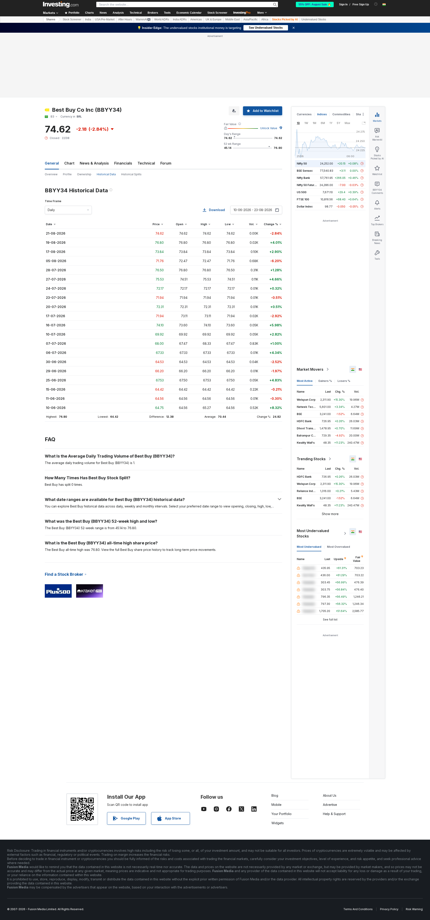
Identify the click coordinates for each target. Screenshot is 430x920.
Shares (50, 19)
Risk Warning (414, 909)
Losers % (344, 381)
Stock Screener (217, 12)
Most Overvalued (338, 546)
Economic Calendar (189, 12)
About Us (329, 795)
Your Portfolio (281, 814)
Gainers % (325, 381)
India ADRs (180, 19)
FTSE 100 (303, 199)
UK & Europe (213, 19)
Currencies (304, 114)
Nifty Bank (303, 178)
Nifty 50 (302, 163)
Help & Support (334, 814)
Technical (146, 163)
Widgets (277, 823)
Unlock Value (268, 128)
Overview (51, 174)
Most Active (305, 381)
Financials (123, 163)
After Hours (125, 19)
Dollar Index (305, 206)
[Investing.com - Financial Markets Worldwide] (60, 4)
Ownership (84, 174)
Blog (274, 795)
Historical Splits (131, 174)
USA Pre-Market (104, 19)
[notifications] (375, 4)
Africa (264, 19)
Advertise (330, 805)
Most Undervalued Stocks (313, 533)
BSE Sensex (305, 170)
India (88, 19)
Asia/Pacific (250, 19)
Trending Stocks (311, 459)
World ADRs (161, 19)
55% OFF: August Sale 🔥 (315, 4)
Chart (69, 163)
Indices (322, 114)
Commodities (341, 114)
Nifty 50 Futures (307, 185)
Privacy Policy (389, 909)
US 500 (301, 192)
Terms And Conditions (358, 909)
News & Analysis (94, 163)
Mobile (276, 805)
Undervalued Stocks (313, 19)
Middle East (232, 19)
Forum (165, 163)
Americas (196, 19)
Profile (67, 174)
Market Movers (310, 369)
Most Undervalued (309, 546)
